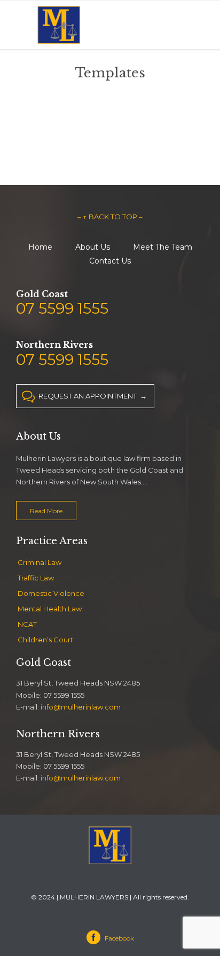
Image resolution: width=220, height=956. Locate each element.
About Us (92, 247)
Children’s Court (45, 639)
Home (40, 247)
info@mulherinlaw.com (81, 707)
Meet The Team (162, 247)
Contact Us (110, 261)
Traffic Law (36, 577)
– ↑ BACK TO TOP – (110, 216)
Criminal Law (39, 562)
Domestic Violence (51, 593)
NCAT (27, 624)
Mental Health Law (50, 608)
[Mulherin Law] (58, 25)
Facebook (112, 938)
